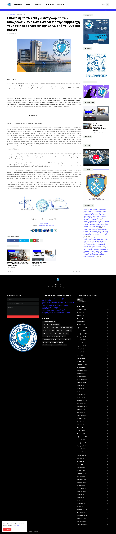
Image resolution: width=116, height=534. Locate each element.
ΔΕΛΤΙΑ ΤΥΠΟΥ (66, 327)
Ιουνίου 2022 (93, 461)
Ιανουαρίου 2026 (93, 330)
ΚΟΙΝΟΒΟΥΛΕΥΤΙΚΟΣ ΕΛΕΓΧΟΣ (53, 342)
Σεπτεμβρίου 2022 (93, 452)
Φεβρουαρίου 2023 (93, 437)
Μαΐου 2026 (93, 318)
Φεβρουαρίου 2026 (93, 328)
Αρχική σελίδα (11, 14)
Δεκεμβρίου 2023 (93, 406)
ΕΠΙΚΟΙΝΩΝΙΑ (50, 4)
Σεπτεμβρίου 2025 (93, 343)
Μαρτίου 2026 (93, 324)
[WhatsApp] (31, 240)
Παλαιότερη (76, 271)
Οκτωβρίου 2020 (93, 521)
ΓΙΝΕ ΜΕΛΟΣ (60, 4)
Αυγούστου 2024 (93, 382)
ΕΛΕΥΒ (68, 330)
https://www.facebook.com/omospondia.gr (46, 225)
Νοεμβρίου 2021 (93, 482)
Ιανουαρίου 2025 (93, 367)
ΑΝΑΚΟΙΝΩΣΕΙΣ (21, 14)
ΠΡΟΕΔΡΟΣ (47, 345)
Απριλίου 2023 (93, 431)
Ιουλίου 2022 (93, 458)
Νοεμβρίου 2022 (93, 446)
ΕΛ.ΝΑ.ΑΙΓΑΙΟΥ (48, 330)
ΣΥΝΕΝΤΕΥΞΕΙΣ (60, 345)
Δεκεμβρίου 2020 (93, 515)
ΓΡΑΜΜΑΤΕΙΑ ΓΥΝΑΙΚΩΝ (51, 324)
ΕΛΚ (45, 333)
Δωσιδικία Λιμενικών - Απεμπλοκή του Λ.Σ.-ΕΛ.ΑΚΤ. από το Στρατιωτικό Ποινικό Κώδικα (18, 263)
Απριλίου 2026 (93, 321)
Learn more (16, 525)
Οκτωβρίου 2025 (93, 340)
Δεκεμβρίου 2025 (93, 334)
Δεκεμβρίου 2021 (93, 479)
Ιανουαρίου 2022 (93, 476)
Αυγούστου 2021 (93, 491)
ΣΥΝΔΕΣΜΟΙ (38, 4)
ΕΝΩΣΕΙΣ (28, 4)
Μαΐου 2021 (93, 500)
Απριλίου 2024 (93, 394)
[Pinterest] (34, 240)
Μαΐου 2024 (93, 391)
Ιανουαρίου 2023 (93, 440)
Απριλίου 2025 (93, 358)
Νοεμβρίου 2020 (93, 518)
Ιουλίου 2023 (93, 421)
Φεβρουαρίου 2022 (93, 473)
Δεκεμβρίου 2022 (93, 443)
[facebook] (105, 10)
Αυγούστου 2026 (93, 309)
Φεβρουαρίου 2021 (93, 509)
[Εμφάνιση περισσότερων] (41, 240)
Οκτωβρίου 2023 (93, 412)
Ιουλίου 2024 (93, 385)
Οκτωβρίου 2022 (93, 449)
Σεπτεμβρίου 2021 (93, 488)
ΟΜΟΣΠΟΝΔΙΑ (18, 4)
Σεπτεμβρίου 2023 (93, 415)
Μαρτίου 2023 (93, 433)
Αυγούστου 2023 (93, 418)
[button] (103, 4)
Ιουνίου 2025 (93, 352)
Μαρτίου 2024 (93, 397)
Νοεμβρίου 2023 (93, 409)
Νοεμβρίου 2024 (93, 373)
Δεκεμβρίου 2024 (93, 370)
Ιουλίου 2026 (93, 312)
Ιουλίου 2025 (93, 349)
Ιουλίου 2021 (93, 494)
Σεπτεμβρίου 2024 (93, 379)
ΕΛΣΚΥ (53, 333)
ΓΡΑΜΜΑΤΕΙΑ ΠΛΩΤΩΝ (51, 327)
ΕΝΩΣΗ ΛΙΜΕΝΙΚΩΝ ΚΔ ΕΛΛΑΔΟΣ (54, 336)
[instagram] (108, 10)
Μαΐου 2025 (93, 355)
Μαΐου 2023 (93, 427)
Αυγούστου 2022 (93, 455)
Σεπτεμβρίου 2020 (93, 524)
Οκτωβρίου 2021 (93, 485)
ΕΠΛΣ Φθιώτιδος (64, 339)
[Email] (37, 240)
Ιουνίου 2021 (93, 497)
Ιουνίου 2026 (93, 315)
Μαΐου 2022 (93, 464)
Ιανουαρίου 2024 (93, 403)
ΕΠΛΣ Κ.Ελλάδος (49, 339)
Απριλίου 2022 (93, 467)
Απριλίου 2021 (93, 503)
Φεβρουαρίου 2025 (93, 364)
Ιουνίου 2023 (93, 424)
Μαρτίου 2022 (93, 470)
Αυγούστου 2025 (93, 346)
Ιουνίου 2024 (93, 388)
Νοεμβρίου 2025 (93, 337)
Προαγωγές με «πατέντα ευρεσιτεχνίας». (39, 262)
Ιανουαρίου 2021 (93, 512)
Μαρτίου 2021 (93, 506)
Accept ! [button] (7, 529)
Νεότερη (10, 271)
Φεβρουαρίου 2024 (93, 400)
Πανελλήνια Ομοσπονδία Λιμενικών (28, 531)
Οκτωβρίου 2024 (93, 376)
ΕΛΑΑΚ (60, 330)
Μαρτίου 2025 (93, 361)
